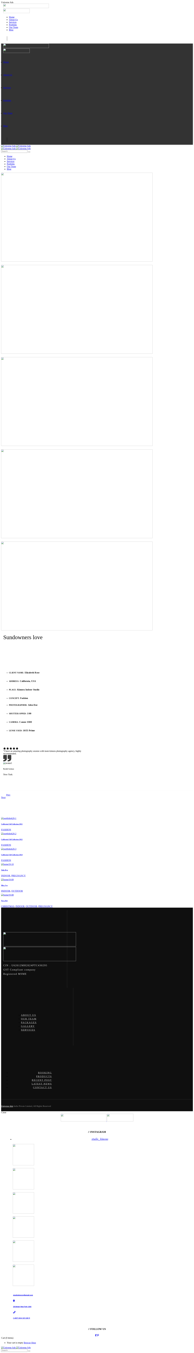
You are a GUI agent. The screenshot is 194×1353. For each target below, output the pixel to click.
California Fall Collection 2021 (12, 824)
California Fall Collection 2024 (12, 855)
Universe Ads (7, 1106)
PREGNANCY (18, 875)
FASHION (6, 829)
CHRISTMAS (7, 906)
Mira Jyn (4, 885)
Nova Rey (4, 901)
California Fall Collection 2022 (12, 839)
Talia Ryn (4, 870)
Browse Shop (30, 1343)
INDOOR (5, 875)
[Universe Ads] (16, 146)
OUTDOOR (17, 891)
